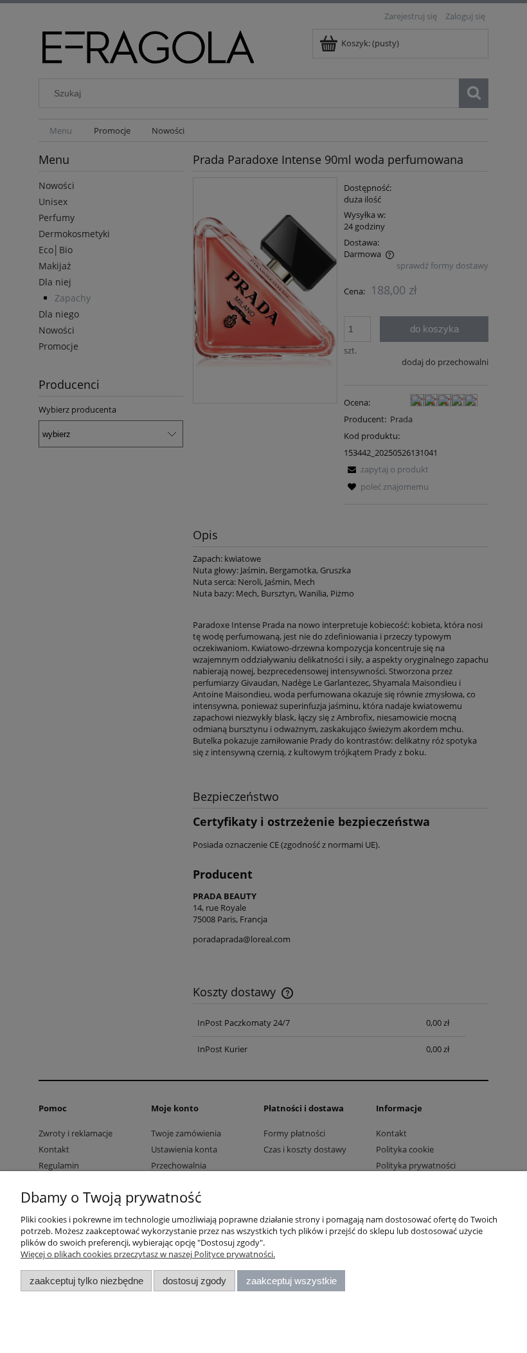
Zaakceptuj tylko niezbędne (86, 1280)
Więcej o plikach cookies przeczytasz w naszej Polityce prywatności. (148, 1254)
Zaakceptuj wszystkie (291, 1280)
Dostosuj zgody (194, 1280)
